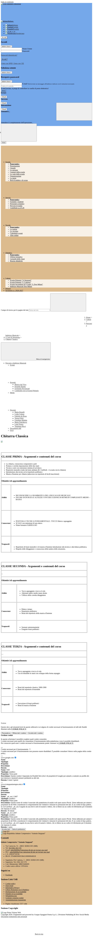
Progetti (13, 382)
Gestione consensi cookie (14, 898)
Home (88, 317)
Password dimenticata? (9, 55)
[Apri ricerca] (74, 112)
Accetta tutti (35, 733)
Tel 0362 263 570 (15, 848)
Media (12, 393)
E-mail (24, 84)
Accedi (4, 37)
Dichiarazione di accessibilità (15, 892)
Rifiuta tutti (19, 733)
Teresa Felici (19, 418)
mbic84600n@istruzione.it (29, 850)
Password (25, 51)
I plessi (88, 319)
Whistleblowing (11, 896)
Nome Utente (27, 49)
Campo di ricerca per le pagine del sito (14, 310)
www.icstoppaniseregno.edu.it (12, 784)
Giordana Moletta (21, 420)
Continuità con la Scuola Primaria (27, 391)
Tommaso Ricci (20, 426)
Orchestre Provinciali (22, 389)
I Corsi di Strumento (12, 337)
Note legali (9, 886)
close (3, 142)
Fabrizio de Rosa (21, 416)
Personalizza (6, 733)
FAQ (12, 430)
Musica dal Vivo (20, 385)
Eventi (12, 365)
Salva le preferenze (18, 829)
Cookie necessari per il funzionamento (15, 749)
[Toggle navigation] (19, 132)
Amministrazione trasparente (15, 900)
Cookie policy (10, 884)
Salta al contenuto (7, 2)
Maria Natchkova (21, 422)
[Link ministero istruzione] (11, 4)
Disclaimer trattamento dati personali (14, 917)
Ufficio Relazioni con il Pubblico (17, 890)
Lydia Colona (19, 414)
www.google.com (7, 758)
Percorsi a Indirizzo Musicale (15, 363)
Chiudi (4, 97)
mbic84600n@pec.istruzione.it (30, 852)
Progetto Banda (20, 387)
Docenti (13, 410)
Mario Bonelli (19, 412)
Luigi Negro (19, 424)
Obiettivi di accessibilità (13, 894)
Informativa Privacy (12, 888)
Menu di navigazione (43, 359)
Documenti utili (15, 428)
